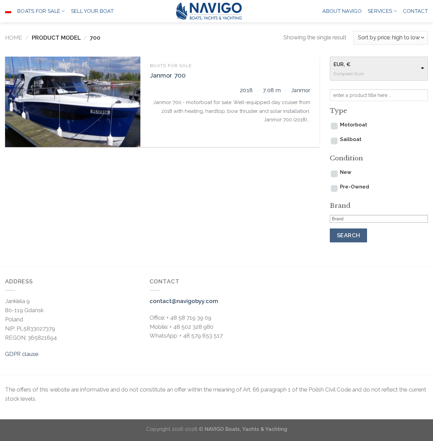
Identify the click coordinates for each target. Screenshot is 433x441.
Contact (415, 11)
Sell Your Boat (92, 11)
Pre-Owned (354, 187)
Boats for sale (38, 11)
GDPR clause (21, 353)
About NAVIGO (342, 11)
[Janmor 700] (72, 102)
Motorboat (353, 125)
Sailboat (350, 139)
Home (13, 37)
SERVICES (380, 11)
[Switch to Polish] (8, 11)
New (345, 172)
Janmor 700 (168, 75)
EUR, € (342, 64)
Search (348, 235)
